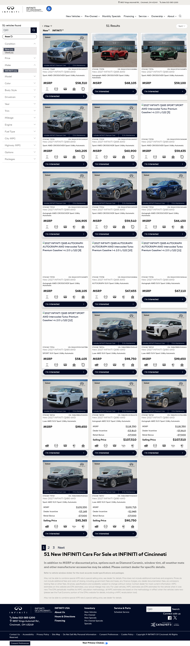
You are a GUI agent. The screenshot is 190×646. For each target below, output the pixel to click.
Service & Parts (122, 608)
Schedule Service (121, 612)
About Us (60, 612)
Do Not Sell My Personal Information (80, 634)
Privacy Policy (43, 634)
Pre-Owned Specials (93, 621)
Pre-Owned (89, 615)
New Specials (90, 618)
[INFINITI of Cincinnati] (22, 8)
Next (61, 547)
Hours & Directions (65, 616)
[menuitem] (20, 49)
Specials (88, 623)
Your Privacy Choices (93, 642)
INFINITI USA (62, 608)
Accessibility (28, 634)
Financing (60, 620)
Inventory (89, 608)
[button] (49, 8)
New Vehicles (90, 612)
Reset (8, 36)
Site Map (56, 634)
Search (176, 609)
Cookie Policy (127, 634)
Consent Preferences (108, 634)
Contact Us (15, 634)
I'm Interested (52, 96)
